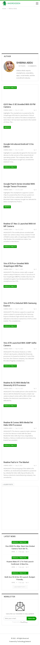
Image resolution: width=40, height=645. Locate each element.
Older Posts (8, 484)
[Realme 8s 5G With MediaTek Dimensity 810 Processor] (15, 372)
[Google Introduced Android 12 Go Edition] (15, 133)
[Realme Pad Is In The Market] (15, 451)
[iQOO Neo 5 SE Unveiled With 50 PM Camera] (15, 93)
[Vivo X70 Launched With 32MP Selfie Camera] (15, 332)
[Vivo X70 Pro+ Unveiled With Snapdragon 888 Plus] (15, 252)
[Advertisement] (20, 31)
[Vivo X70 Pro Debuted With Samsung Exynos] (15, 292)
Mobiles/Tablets (10, 87)
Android (7, 127)
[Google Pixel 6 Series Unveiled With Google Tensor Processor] (15, 173)
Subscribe (31, 618)
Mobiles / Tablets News (20, 542)
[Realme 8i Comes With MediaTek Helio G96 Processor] (15, 411)
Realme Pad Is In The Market (17, 462)
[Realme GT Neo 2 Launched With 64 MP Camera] (15, 213)
